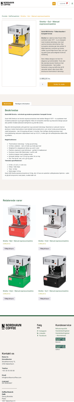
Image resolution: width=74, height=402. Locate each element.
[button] (54, 3)
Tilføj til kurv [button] (9, 249)
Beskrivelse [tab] (7, 104)
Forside (4, 16)
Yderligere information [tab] (22, 104)
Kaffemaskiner (14, 16)
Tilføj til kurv (59, 84)
